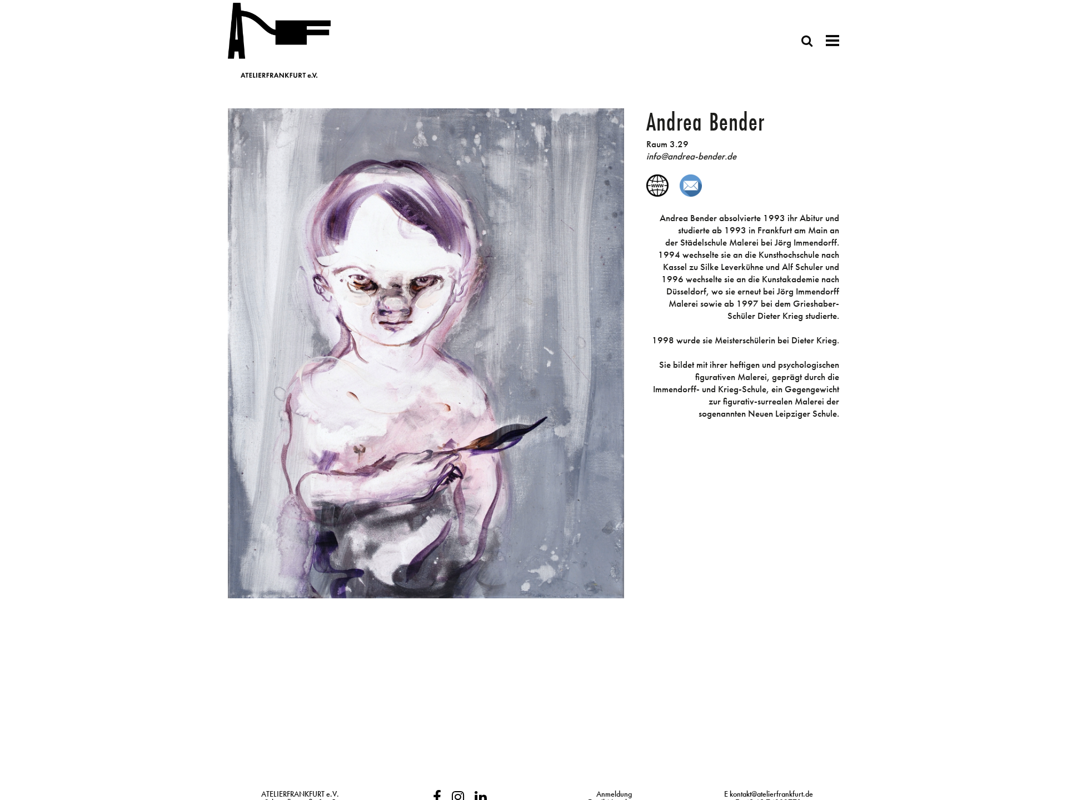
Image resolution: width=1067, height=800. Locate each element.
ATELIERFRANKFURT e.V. (300, 794)
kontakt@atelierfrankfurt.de (771, 794)
